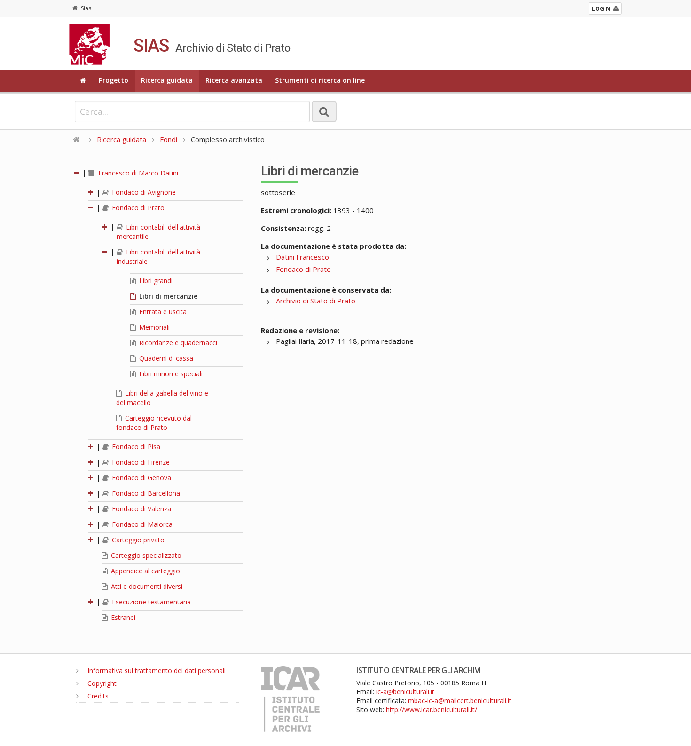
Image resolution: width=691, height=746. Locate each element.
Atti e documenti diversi (145, 586)
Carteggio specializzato (145, 555)
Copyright (101, 683)
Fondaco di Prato (137, 207)
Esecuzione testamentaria (150, 601)
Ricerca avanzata (233, 80)
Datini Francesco (302, 257)
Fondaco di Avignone (143, 192)
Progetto (113, 80)
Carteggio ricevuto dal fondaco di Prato (154, 422)
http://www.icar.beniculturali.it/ (431, 709)
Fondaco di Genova (140, 477)
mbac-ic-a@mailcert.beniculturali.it (459, 700)
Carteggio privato (137, 539)
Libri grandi (155, 280)
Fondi (168, 139)
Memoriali (153, 327)
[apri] (91, 192)
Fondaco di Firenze (140, 462)
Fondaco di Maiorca (141, 524)
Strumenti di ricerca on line (320, 80)
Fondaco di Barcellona (145, 493)
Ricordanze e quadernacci (177, 342)
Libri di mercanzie (167, 296)
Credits (97, 695)
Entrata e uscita (162, 311)
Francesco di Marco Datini (137, 172)
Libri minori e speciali (170, 373)
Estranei (122, 617)
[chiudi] (91, 207)
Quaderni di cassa (165, 358)
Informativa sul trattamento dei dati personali (156, 670)
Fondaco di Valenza (140, 508)
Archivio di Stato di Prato (315, 300)
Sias (86, 8)
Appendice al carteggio (144, 570)
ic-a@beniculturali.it (405, 691)
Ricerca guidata (167, 80)
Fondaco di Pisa (135, 446)
